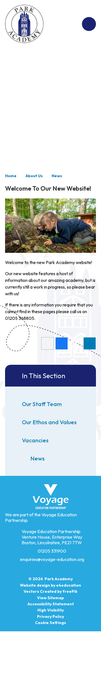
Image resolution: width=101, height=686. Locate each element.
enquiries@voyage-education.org (52, 559)
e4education (68, 585)
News (57, 175)
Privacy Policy (50, 616)
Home (11, 175)
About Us (34, 175)
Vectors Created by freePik (50, 591)
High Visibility (50, 610)
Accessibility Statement (50, 603)
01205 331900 (52, 551)
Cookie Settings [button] (50, 622)
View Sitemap (50, 597)
